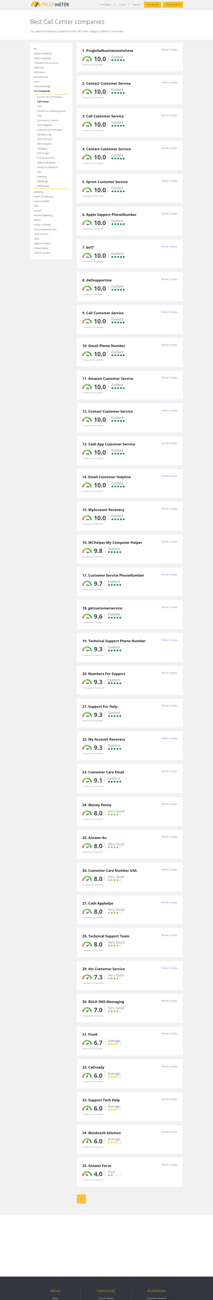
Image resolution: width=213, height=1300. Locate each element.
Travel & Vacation (42, 252)
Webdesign (42, 181)
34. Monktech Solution (101, 1132)
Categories (105, 4)
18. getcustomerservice (102, 608)
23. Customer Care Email (103, 772)
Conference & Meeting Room (51, 110)
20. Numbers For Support (103, 673)
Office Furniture (45, 139)
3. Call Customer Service (103, 116)
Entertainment (41, 76)
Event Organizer (45, 125)
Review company (169, 49)
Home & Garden (42, 201)
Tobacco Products (42, 243)
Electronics (39, 72)
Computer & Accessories (46, 62)
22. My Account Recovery (103, 739)
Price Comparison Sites (45, 229)
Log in (122, 4)
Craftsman (39, 67)
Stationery (42, 176)
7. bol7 (88, 247)
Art (35, 48)
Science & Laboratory (47, 167)
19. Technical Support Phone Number (114, 640)
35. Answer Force (96, 1165)
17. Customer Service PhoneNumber (113, 575)
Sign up (136, 4)
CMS (39, 106)
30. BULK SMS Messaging (103, 1001)
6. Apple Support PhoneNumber (109, 214)
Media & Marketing (43, 215)
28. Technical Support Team (105, 936)
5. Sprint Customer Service (105, 181)
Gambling (38, 191)
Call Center (43, 101)
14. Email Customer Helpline (106, 476)
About (55, 1290)
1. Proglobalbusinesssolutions (107, 50)
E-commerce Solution (47, 120)
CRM (39, 115)
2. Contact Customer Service (106, 83)
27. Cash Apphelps (97, 903)
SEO (39, 171)
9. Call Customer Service (103, 312)
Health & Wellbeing (43, 196)
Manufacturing (44, 134)
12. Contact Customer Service (107, 411)
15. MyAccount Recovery (103, 509)
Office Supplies (44, 143)
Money (37, 219)
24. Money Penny (96, 804)
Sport (36, 238)
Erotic (37, 81)
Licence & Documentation (50, 129)
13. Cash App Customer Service (108, 444)
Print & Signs (43, 153)
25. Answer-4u (94, 837)
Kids (36, 205)
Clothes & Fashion (43, 53)
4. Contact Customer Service (106, 148)
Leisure (37, 210)
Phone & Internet (42, 224)
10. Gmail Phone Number (103, 345)
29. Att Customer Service (103, 968)
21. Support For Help (99, 706)
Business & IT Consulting (49, 96)
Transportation (41, 248)
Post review (152, 4)
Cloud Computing (42, 58)
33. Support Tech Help (101, 1100)
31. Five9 (89, 1034)
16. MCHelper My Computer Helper (112, 542)
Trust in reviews (106, 1298)
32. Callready (93, 1067)
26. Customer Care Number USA (109, 870)
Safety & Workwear (46, 162)
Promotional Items (46, 157)
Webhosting (43, 185)
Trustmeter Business (156, 1298)
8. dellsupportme (97, 280)
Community (106, 1290)
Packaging (42, 148)
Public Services (41, 234)
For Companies (173, 4)
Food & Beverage (42, 86)
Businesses (156, 1290)
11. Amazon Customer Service (107, 378)
